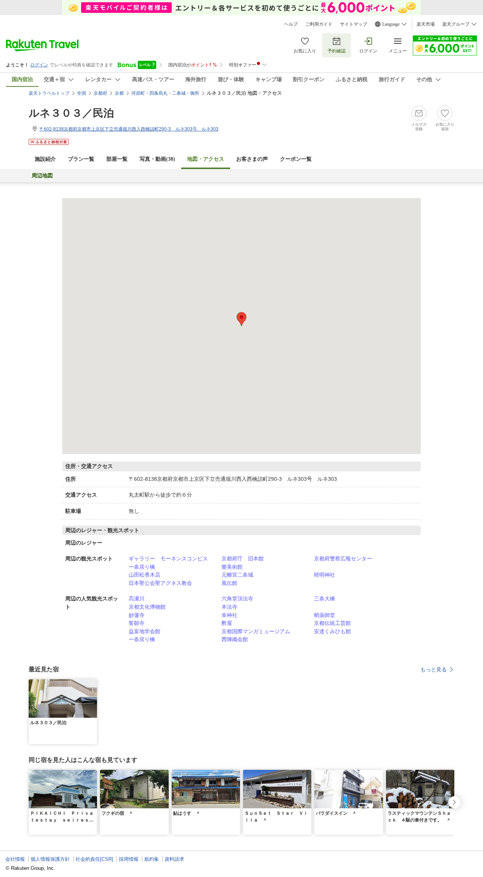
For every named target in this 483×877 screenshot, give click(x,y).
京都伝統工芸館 (332, 623)
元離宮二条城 (237, 575)
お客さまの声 (252, 159)
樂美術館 (232, 567)
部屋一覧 (117, 159)
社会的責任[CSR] (94, 859)
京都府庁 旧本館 (243, 558)
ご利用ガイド (318, 24)
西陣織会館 (235, 639)
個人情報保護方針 (50, 859)
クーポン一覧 (296, 159)
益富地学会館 (144, 631)
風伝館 (229, 583)
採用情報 (128, 859)
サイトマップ (353, 24)
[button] (92, 683)
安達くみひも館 (332, 631)
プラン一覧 (81, 159)
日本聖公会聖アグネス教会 (160, 583)
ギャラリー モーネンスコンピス (168, 558)
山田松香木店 (144, 575)
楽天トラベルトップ (49, 93)
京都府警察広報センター (343, 558)
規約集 (151, 859)
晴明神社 (324, 575)
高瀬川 (137, 598)
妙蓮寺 (137, 615)
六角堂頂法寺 (237, 598)
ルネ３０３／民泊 (71, 113)
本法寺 (229, 607)
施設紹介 (45, 159)
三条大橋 (324, 598)
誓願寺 (137, 623)
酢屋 (227, 623)
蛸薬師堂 (324, 615)
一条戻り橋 (142, 567)
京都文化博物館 (147, 607)
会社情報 (15, 859)
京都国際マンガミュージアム (256, 631)
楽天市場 (426, 24)
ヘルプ (291, 24)
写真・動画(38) (157, 159)
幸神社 (229, 615)
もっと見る (433, 669)
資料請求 (174, 859)
